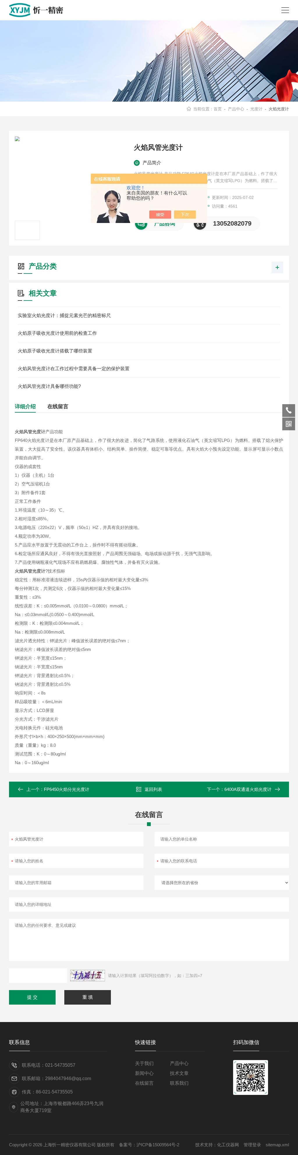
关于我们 (144, 1063)
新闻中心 (144, 1073)
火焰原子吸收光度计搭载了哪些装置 (55, 350)
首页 (218, 109)
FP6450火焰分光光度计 (66, 789)
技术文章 (179, 1073)
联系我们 (179, 1083)
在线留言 (57, 406)
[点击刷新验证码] (87, 975)
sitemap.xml (277, 1144)
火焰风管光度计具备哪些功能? (49, 386)
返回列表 (153, 789)
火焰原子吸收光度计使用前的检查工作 (57, 333)
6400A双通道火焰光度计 (248, 789)
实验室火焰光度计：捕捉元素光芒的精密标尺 (64, 315)
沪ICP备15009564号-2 (157, 1144)
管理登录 (252, 1144)
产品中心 (236, 109)
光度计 (256, 109)
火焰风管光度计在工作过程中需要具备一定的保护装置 (74, 368)
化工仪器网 (228, 1144)
